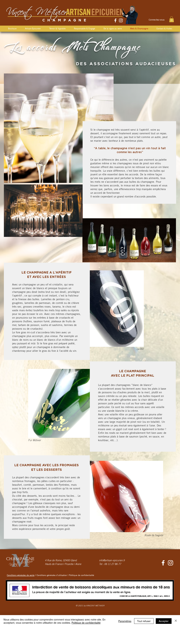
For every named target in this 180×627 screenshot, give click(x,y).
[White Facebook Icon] (115, 20)
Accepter (164, 621)
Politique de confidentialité (86, 622)
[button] (171, 19)
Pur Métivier (34, 440)
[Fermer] (176, 621)
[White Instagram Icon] (120, 20)
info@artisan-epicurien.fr (112, 560)
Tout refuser (144, 621)
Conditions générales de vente (20, 575)
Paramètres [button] (124, 621)
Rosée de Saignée (153, 535)
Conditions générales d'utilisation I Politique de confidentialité (65, 575)
